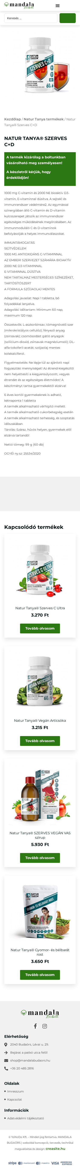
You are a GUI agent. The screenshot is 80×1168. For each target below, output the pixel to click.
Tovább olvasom (40, 628)
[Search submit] (68, 18)
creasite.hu (55, 1149)
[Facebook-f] (35, 1026)
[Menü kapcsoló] (57, 5)
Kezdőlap (12, 119)
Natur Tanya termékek (44, 119)
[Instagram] (44, 1026)
